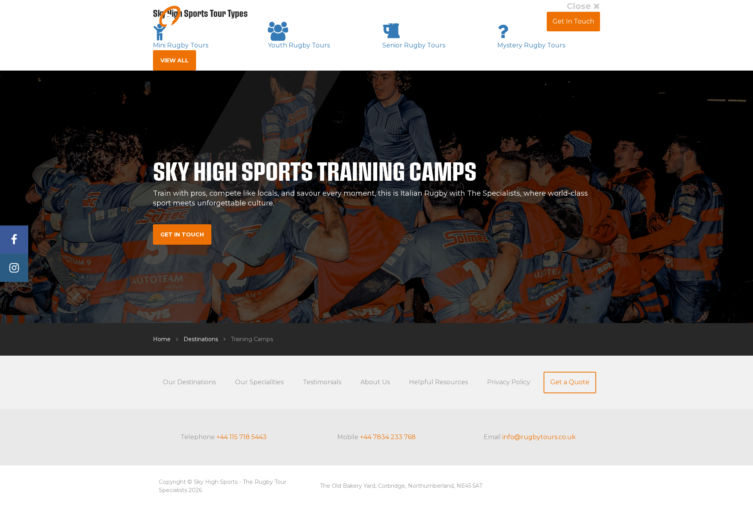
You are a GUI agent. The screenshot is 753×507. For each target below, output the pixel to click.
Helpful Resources (438, 382)
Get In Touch (573, 21)
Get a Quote (569, 382)
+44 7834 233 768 (388, 437)
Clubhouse (523, 21)
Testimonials (434, 21)
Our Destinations (189, 382)
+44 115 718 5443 (241, 437)
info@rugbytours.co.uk (539, 437)
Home (162, 339)
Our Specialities (259, 382)
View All (174, 60)
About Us (479, 21)
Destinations (201, 339)
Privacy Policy (508, 382)
